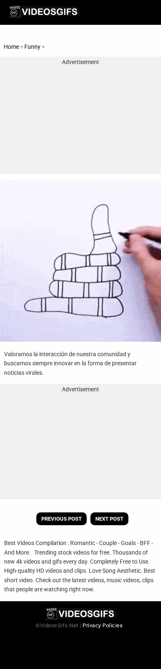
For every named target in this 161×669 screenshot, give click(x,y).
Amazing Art (62, 46)
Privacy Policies (103, 625)
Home (11, 46)
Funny (33, 46)
